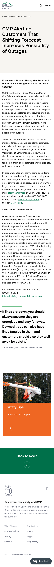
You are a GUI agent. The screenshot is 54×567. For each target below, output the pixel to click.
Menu (48, 5)
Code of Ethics (11, 531)
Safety (7, 536)
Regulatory (32, 541)
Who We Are (10, 526)
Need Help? (43, 561)
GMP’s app (16, 203)
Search (41, 5)
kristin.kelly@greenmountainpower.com (22, 296)
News (30, 531)
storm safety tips (16, 193)
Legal (30, 536)
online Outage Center (28, 199)
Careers (8, 541)
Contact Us (32, 526)
